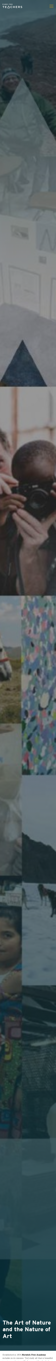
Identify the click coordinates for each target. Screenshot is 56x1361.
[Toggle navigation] (51, 6)
